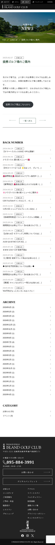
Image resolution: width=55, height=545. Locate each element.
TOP (4, 40)
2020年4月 (8, 394)
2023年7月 (8, 377)
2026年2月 (8, 320)
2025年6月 (8, 346)
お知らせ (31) (8, 411)
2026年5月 (8, 312)
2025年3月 (8, 355)
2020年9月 (8, 390)
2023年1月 (8, 381)
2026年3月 (8, 316)
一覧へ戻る (27, 120)
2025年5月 (8, 351)
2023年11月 (9, 368)
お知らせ (14, 40)
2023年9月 (8, 373)
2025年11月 (9, 329)
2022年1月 (8, 386)
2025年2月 (8, 360)
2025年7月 (8, 342)
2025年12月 (9, 325)
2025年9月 (8, 333)
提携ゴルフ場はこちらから (18, 104)
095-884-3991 (20, 462)
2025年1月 (8, 364)
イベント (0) (8, 416)
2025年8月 (8, 338)
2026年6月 (8, 307)
